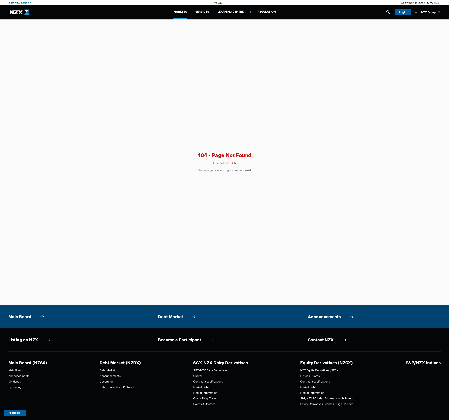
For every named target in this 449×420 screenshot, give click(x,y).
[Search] (388, 13)
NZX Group (428, 12)
